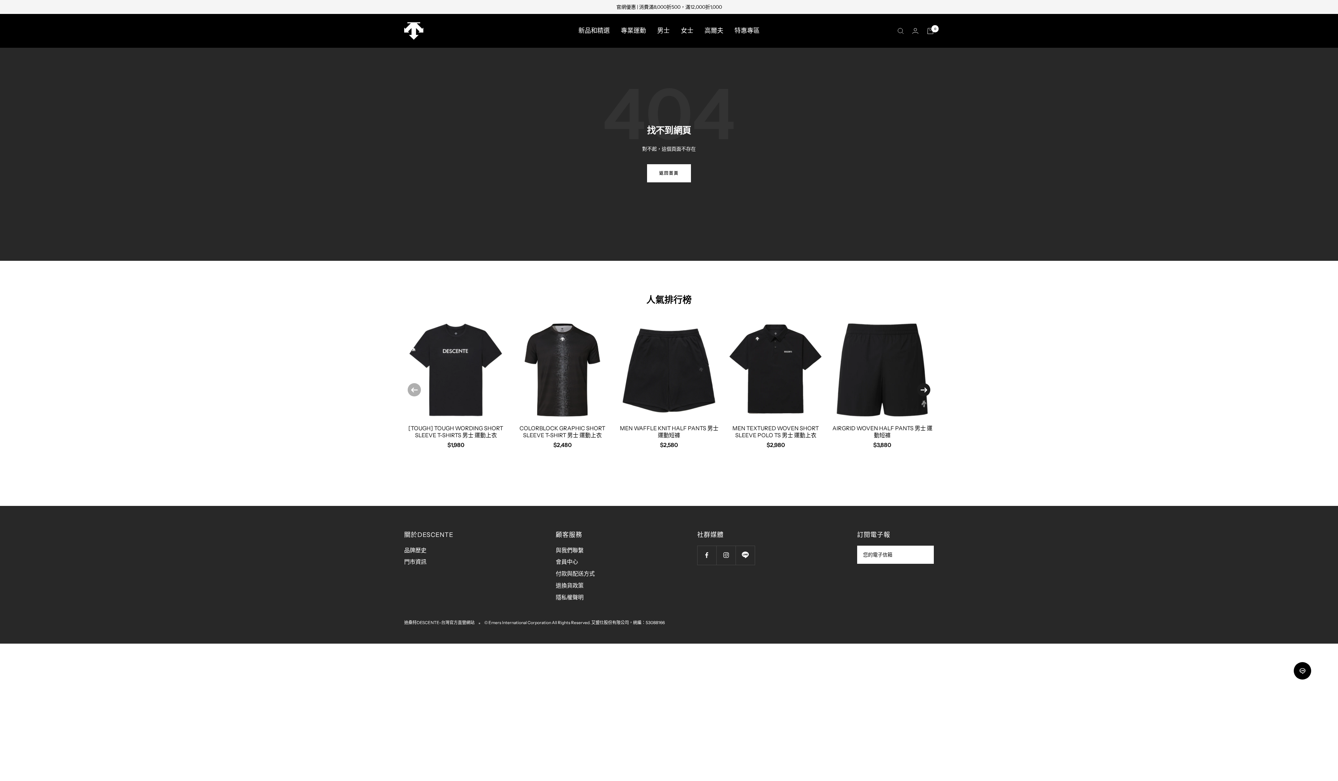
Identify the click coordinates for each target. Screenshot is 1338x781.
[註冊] (924, 554)
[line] (1302, 671)
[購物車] (930, 31)
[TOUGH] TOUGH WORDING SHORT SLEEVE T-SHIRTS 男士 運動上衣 (455, 431)
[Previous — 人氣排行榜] (414, 389)
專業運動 (633, 31)
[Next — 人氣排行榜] (923, 389)
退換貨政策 (570, 585)
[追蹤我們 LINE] (745, 555)
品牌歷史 (415, 550)
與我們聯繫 (570, 550)
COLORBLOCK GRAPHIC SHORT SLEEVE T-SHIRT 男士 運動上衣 (562, 431)
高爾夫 (714, 31)
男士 (663, 31)
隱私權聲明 (570, 597)
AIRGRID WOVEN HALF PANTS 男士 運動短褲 (882, 431)
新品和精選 (594, 31)
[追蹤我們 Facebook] (706, 555)
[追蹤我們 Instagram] (726, 555)
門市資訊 (415, 561)
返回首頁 (669, 173)
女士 (687, 31)
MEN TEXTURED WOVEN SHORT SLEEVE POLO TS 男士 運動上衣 (775, 431)
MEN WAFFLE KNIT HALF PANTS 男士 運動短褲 (669, 431)
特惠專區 (747, 31)
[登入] (915, 31)
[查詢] (901, 31)
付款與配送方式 (575, 573)
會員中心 (567, 561)
